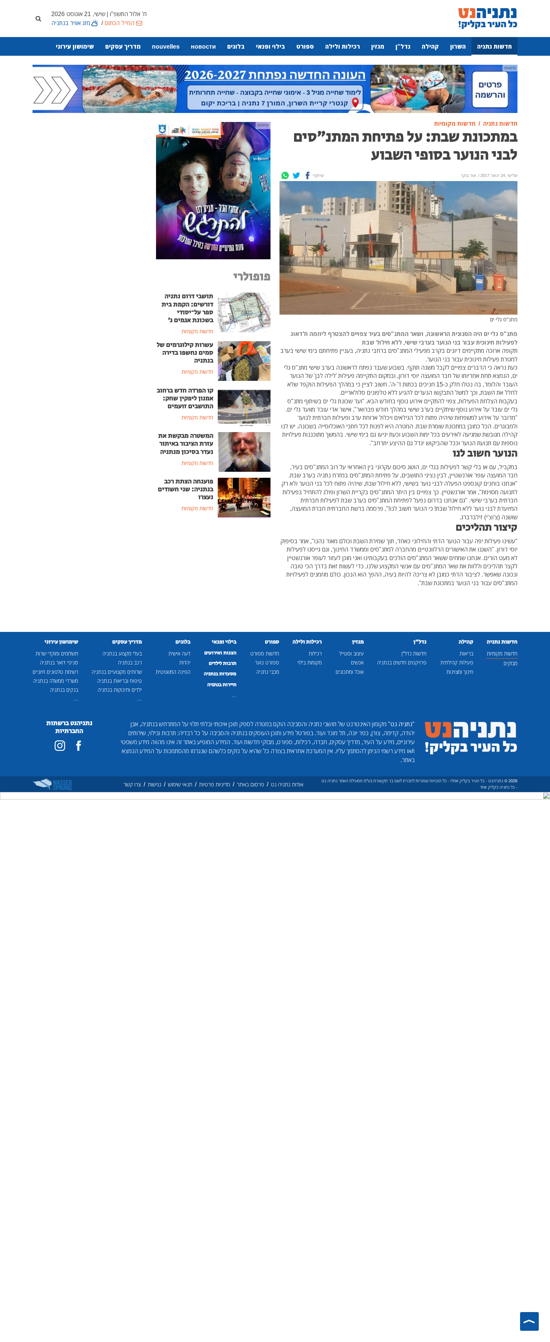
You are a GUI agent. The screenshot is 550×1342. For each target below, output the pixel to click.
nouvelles (166, 46)
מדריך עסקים (123, 46)
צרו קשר (132, 784)
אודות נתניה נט (287, 784)
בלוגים (236, 46)
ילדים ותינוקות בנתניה (120, 689)
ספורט (305, 46)
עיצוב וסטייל (351, 653)
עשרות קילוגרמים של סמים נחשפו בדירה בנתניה (185, 353)
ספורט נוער (267, 662)
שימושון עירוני (75, 46)
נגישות (154, 784)
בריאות (466, 653)
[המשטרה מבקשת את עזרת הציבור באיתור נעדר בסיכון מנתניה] (244, 451)
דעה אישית (179, 653)
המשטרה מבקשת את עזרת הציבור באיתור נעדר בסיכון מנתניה (185, 443)
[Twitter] (296, 175)
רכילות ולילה (342, 46)
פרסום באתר (250, 784)
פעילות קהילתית (456, 662)
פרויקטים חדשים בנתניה (402, 662)
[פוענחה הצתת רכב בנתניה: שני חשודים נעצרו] (244, 497)
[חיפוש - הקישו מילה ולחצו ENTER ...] (38, 18)
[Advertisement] (213, 580)
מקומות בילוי (309, 662)
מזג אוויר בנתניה (70, 23)
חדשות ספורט (264, 653)
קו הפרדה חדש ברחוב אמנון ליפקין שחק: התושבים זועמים (185, 398)
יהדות (184, 662)
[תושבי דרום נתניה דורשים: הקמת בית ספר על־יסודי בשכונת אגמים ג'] (244, 312)
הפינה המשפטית (173, 671)
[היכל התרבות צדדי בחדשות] (213, 190)
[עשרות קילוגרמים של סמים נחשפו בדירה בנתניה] (244, 360)
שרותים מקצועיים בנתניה (117, 671)
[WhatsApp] (285, 175)
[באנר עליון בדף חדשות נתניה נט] (275, 88)
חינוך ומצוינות (459, 671)
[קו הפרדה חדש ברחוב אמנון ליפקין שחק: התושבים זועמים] (244, 406)
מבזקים (510, 663)
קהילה (430, 46)
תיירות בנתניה (221, 684)
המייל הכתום (119, 23)
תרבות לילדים (222, 663)
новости (203, 46)
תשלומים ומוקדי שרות (57, 653)
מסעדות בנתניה (220, 674)
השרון (458, 46)
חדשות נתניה (494, 46)
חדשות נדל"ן (414, 653)
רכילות (315, 653)
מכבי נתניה (267, 671)
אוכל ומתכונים (350, 671)
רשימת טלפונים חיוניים (55, 671)
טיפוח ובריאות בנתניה (119, 680)
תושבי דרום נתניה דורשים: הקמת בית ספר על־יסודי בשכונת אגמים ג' (187, 308)
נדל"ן (402, 46)
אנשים (357, 662)
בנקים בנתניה (64, 689)
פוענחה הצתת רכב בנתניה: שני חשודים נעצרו (185, 489)
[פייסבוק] (78, 745)
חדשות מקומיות (502, 653)
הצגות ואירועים (220, 653)
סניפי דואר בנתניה (59, 662)
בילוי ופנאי (270, 46)
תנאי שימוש (180, 784)
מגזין (377, 46)
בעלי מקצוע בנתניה (122, 653)
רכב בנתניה (130, 662)
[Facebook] (307, 175)
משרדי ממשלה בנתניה (55, 680)
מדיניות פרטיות (214, 784)
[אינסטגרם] (59, 745)
